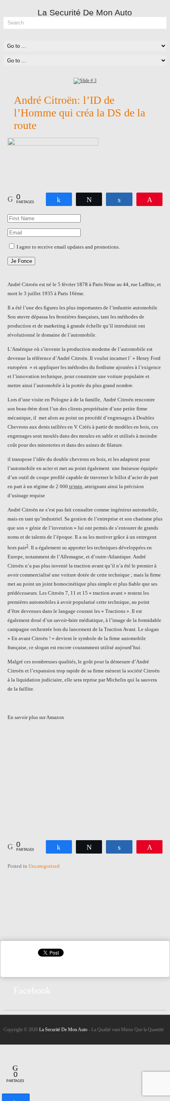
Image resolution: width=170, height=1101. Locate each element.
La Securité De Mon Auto (63, 1029)
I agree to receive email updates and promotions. (67, 247)
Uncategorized (44, 866)
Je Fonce (21, 261)
